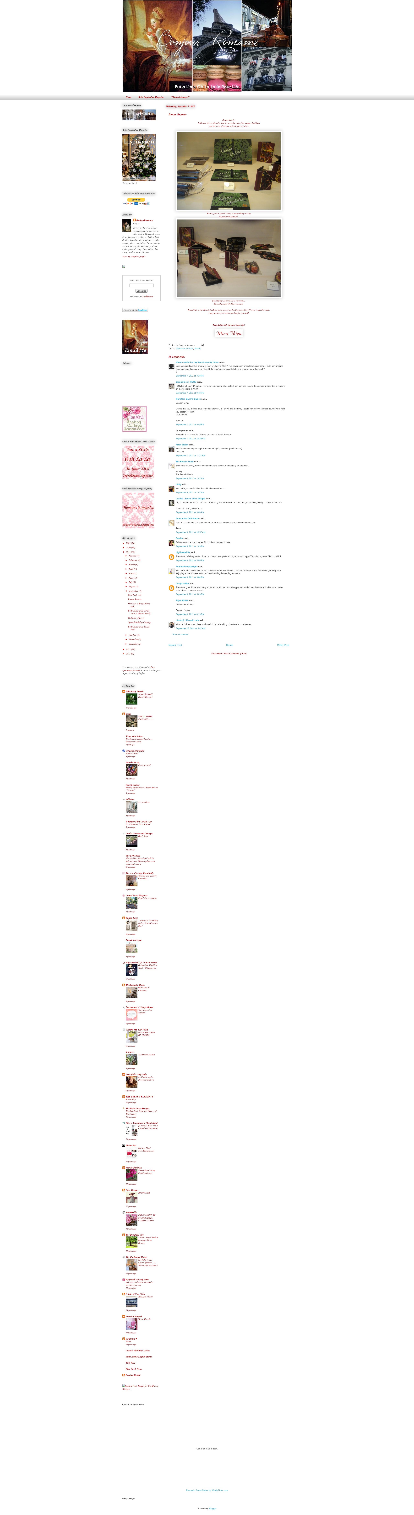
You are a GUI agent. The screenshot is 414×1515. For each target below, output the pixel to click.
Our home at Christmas (143, 989)
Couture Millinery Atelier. (138, 1350)
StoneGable (131, 1212)
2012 (128, 649)
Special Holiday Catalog (139, 622)
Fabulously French (135, 691)
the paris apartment (135, 750)
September (134, 590)
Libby (179, 484)
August (132, 586)
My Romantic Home (135, 985)
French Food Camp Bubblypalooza (146, 1171)
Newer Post (175, 645)
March (132, 564)
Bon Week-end (134, 594)
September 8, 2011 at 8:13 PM (190, 614)
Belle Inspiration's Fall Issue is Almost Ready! (139, 612)
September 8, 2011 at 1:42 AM (190, 492)
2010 (128, 547)
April (131, 568)
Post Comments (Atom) (235, 653)
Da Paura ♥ (131, 1338)
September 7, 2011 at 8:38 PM (190, 376)
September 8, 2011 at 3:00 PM (190, 560)
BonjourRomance (144, 220)
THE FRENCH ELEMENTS (139, 1096)
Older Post (283, 645)
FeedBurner (147, 296)
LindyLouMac (182, 583)
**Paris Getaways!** (180, 97)
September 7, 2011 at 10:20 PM (190, 438)
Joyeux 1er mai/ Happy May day (145, 695)
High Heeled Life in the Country (141, 962)
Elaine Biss (131, 1145)
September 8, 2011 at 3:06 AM (190, 512)
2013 (128, 653)
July (131, 582)
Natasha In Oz (132, 762)
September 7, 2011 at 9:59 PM (190, 424)
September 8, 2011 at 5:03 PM (190, 594)
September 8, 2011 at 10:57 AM (190, 532)
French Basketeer (134, 1167)
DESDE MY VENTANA (137, 1029)
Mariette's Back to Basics (188, 399)
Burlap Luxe (132, 917)
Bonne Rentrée (178, 114)
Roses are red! (144, 765)
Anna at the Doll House (187, 518)
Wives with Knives (134, 736)
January (133, 555)
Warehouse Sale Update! (145, 1011)
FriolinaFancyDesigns (187, 566)
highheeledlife (183, 552)
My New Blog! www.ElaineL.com (146, 1149)
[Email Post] (202, 345)
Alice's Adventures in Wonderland (142, 1123)
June (131, 577)
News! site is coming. (147, 898)
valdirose (130, 799)
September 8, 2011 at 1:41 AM (190, 478)
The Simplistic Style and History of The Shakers (141, 1112)
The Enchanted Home (136, 1257)
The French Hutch (185, 461)
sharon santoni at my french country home (197, 362)
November (133, 639)
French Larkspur (134, 940)
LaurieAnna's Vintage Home (139, 1007)
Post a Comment (180, 634)
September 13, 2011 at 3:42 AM (190, 628)
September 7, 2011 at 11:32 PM (190, 455)
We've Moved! (144, 1319)
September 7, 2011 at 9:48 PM (190, 393)
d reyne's (130, 1052)
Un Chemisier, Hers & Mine (138, 824)
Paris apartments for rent (138, 669)
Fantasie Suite (132, 753)
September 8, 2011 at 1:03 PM (190, 546)
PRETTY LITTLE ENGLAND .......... (146, 718)
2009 (128, 543)
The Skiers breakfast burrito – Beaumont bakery (139, 740)
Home (128, 97)
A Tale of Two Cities (135, 1294)
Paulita (179, 538)
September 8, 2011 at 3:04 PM (190, 577)
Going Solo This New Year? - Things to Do (147, 966)
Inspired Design (133, 1375)
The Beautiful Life (135, 1234)
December (133, 643)
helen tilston (182, 445)
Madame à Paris (145, 1296)
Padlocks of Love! (136, 617)
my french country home (137, 1279)
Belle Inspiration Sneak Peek (138, 628)
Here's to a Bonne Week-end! (139, 605)
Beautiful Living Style (136, 1074)
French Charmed (134, 1316)
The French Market (146, 1054)
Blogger (212, 1508)
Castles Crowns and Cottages (190, 498)
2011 (128, 551)
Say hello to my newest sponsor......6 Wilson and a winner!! (148, 1262)
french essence (132, 784)
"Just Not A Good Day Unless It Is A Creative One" (148, 923)
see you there (144, 802)
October (133, 634)
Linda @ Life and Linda (187, 620)
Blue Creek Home (134, 1369)
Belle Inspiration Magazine (151, 97)
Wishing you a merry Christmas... (147, 877)
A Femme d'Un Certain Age (139, 821)
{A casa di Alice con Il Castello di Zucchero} (148, 1127)
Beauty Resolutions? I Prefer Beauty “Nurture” (142, 789)
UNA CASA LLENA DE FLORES (146, 1033)
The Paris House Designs (137, 1108)
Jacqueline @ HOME (186, 382)
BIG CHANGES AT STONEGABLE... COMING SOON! (146, 1218)
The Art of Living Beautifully (140, 873)
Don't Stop (143, 836)
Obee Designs (132, 1190)
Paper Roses (182, 600)
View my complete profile (133, 256)
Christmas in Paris (184, 348)
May (131, 573)
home (128, 713)
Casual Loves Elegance (136, 895)
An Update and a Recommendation (146, 1078)
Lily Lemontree (133, 855)
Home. (129, 1341)
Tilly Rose (130, 1362)
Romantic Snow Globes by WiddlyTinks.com (207, 1490)
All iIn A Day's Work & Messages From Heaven (148, 1240)
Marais (198, 348)
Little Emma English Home (139, 1356)
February (133, 560)
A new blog (131, 1099)
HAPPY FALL (144, 1192)
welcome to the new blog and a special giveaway (139, 1283)
